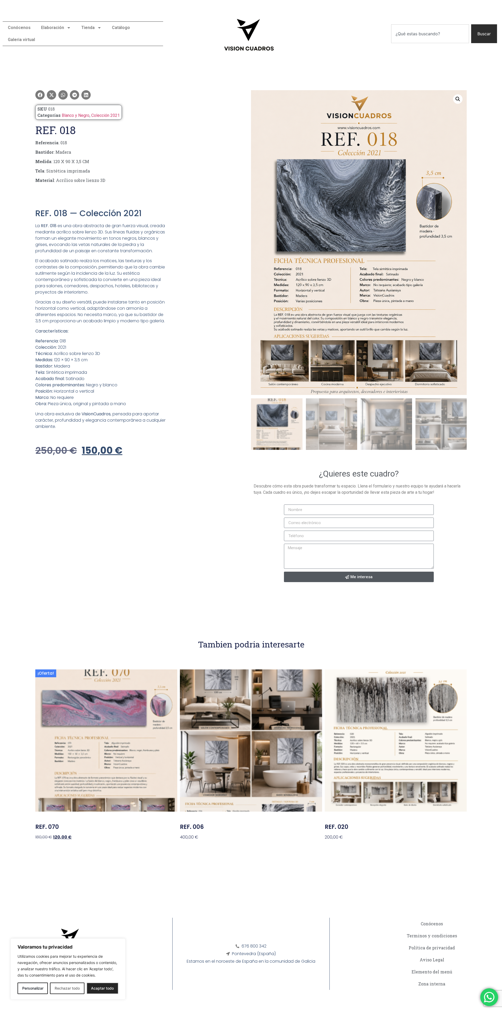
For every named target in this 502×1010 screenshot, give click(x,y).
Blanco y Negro (75, 115)
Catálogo (121, 27)
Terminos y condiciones (432, 935)
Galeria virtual (21, 39)
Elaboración (52, 27)
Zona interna (431, 983)
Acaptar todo (102, 988)
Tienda (88, 27)
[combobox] (430, 33)
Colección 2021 (105, 115)
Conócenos (19, 27)
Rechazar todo (67, 988)
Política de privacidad (432, 947)
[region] (68, 969)
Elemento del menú (432, 971)
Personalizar (32, 988)
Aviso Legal (432, 959)
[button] (40, 95)
